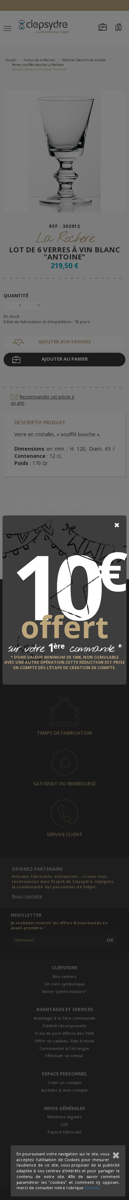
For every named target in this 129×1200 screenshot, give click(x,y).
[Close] (116, 525)
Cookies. (93, 1187)
